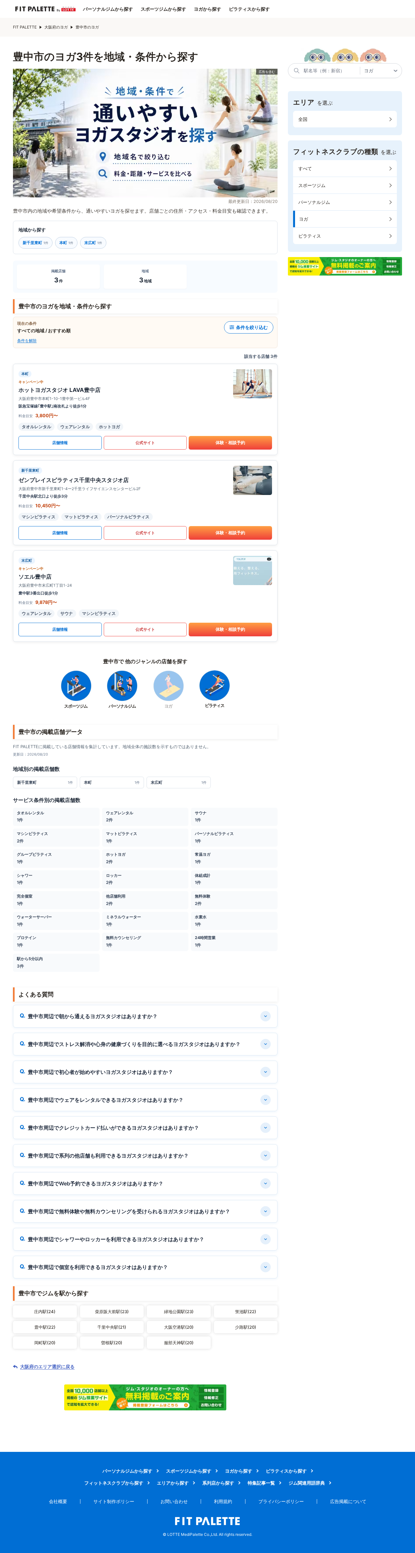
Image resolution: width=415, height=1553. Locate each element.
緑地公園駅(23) (179, 1311)
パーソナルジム (314, 202)
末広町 (93, 242)
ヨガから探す (207, 9)
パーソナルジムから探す (108, 9)
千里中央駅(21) (111, 1327)
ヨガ (303, 219)
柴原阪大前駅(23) (112, 1311)
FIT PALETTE (25, 27)
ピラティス (309, 236)
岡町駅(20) (44, 1342)
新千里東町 (35, 242)
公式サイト (145, 442)
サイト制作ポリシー (113, 1501)
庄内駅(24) (44, 1311)
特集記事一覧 (261, 1483)
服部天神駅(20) (179, 1342)
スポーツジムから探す (163, 9)
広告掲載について (348, 1501)
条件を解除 (27, 340)
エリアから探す (173, 1483)
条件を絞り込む (252, 327)
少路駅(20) (245, 1327)
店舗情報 (60, 442)
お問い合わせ (174, 1501)
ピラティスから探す (249, 9)
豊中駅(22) (44, 1327)
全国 (302, 119)
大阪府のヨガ (56, 27)
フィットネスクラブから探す (113, 1483)
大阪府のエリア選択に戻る (47, 1366)
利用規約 (223, 1501)
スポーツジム (312, 185)
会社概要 (58, 1501)
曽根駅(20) (111, 1342)
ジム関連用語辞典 (307, 1483)
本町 (66, 242)
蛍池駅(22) (245, 1311)
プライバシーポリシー (281, 1501)
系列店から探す (218, 1483)
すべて (305, 168)
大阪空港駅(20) (179, 1327)
